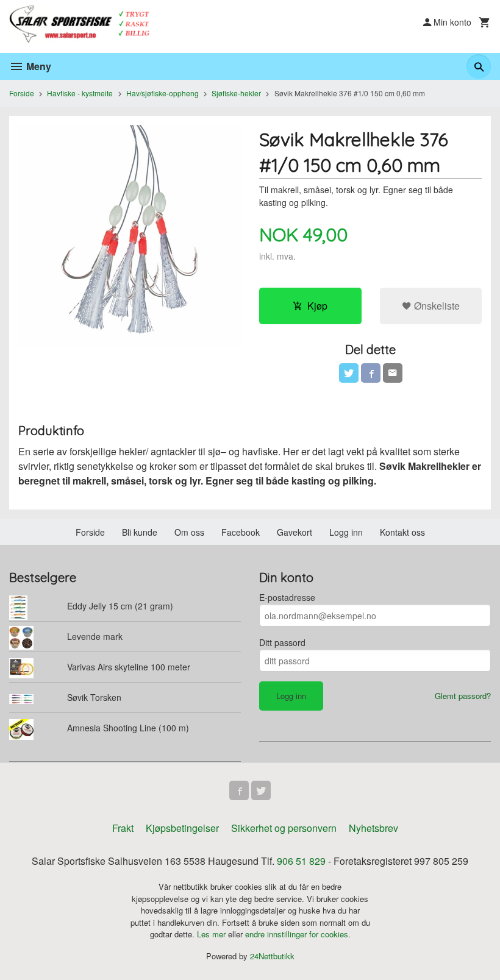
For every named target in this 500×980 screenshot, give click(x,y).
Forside (21, 93)
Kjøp (317, 306)
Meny (37, 66)
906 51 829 (301, 861)
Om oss (189, 532)
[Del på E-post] (392, 373)
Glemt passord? (463, 695)
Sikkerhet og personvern (284, 828)
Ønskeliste (436, 306)
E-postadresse (287, 597)
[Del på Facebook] (370, 373)
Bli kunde (139, 532)
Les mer (212, 934)
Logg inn (346, 532)
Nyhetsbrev (373, 828)
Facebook (240, 532)
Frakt (123, 828)
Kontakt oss (402, 532)
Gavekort (294, 532)
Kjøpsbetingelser (182, 828)
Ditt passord (282, 642)
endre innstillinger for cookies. (298, 934)
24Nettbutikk (272, 956)
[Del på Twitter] (349, 373)
